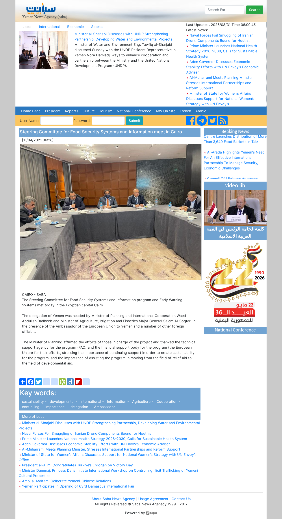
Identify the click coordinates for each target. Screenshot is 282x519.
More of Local (32, 416)
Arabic (200, 111)
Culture (88, 111)
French (185, 111)
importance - (55, 407)
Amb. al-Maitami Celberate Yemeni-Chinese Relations (66, 481)
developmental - (63, 401)
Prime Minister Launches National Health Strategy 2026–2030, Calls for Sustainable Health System (221, 51)
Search (254, 9)
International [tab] (49, 26)
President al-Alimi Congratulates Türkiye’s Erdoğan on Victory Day (77, 465)
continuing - (31, 407)
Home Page (31, 111)
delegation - (80, 407)
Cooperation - (167, 401)
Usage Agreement (153, 499)
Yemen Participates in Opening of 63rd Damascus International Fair (77, 486)
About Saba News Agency (113, 499)
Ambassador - (105, 407)
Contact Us (181, 499)
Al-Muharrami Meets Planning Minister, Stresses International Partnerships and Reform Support (219, 82)
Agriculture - (142, 401)
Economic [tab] (75, 26)
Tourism (106, 111)
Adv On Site (165, 111)
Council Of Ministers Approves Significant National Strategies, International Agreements (231, 179)
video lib (235, 186)
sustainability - (34, 401)
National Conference (134, 111)
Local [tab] (27, 26)
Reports (71, 111)
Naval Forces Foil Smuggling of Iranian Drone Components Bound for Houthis (86, 433)
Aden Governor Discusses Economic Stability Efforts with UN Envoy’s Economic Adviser (222, 66)
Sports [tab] (96, 26)
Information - (117, 401)
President (53, 111)
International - (91, 401)
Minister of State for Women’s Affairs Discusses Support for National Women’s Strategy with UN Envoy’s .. (220, 98)
